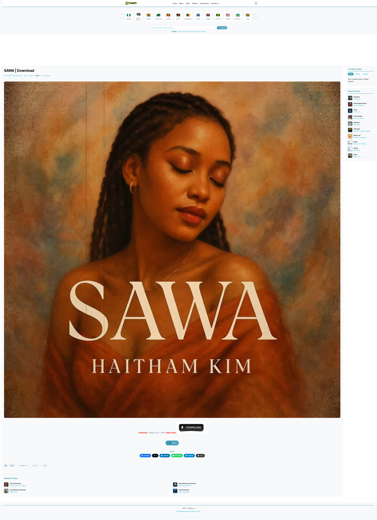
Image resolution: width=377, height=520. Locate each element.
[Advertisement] (188, 51)
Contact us (215, 3)
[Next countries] (255, 16)
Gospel (192, 31)
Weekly (358, 74)
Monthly (365, 74)
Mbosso (203, 31)
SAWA (45, 465)
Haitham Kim (24, 465)
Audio (37, 75)
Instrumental (204, 3)
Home (175, 3)
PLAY (174, 443)
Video (188, 3)
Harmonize (198, 31)
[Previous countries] (122, 16)
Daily (350, 74)
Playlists (195, 3)
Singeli (184, 31)
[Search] (256, 3)
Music (181, 3)
